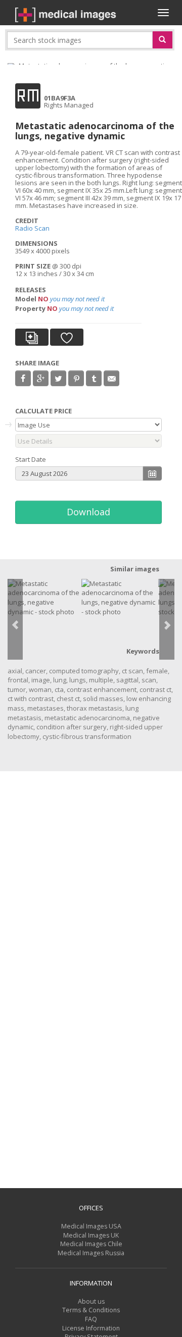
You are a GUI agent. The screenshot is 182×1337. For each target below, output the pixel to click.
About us (91, 1301)
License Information (91, 1328)
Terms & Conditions (91, 1310)
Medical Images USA (91, 1226)
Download (88, 512)
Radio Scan (32, 228)
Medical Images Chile (91, 1244)
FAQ (91, 1319)
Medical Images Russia (91, 1253)
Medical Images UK (91, 1235)
